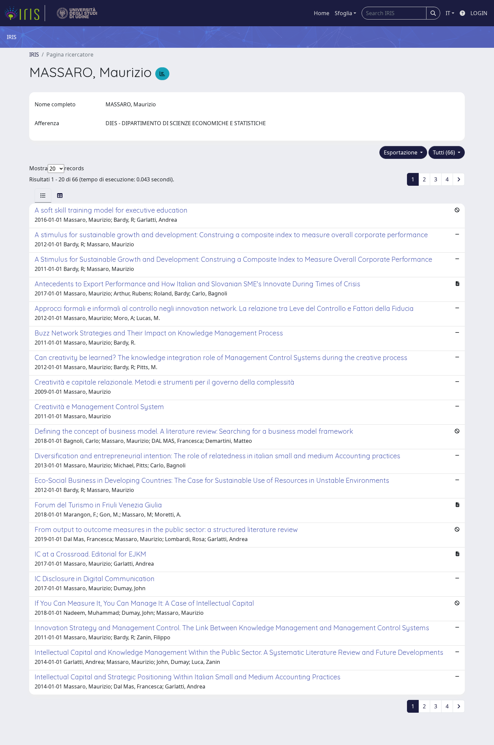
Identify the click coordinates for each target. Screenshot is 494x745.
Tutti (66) (444, 152)
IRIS (34, 54)
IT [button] (448, 13)
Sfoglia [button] (343, 13)
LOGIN (478, 13)
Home (321, 13)
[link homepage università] (77, 13)
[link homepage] (24, 13)
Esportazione (401, 152)
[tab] (43, 195)
